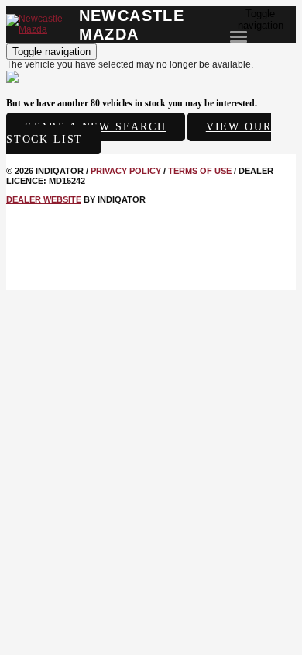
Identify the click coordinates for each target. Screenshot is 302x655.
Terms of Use (200, 170)
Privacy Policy (126, 170)
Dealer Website (43, 199)
